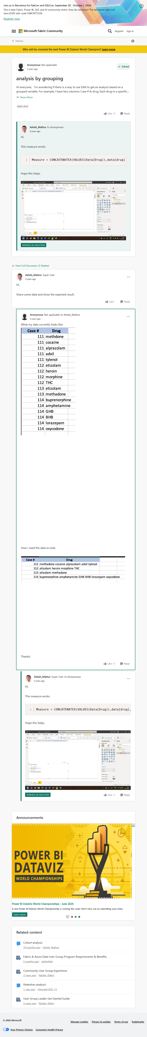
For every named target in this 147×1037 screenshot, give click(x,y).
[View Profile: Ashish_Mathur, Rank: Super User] (19, 277)
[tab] (72, 916)
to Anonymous (55, 127)
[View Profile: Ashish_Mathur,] (24, 129)
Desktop (19, 41)
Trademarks (138, 1021)
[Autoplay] (67, 916)
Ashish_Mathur (38, 127)
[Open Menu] (132, 41)
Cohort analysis (32, 942)
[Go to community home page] (41, 31)
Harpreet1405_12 (47, 989)
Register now (12, 19)
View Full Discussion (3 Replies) (32, 265)
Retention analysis (34, 984)
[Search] (110, 31)
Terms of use (121, 1021)
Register (119, 31)
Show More (26, 97)
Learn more (108, 49)
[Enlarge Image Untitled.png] (73, 210)
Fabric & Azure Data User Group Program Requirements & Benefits (65, 956)
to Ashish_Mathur (70, 314)
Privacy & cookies (101, 1021)
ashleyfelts (47, 961)
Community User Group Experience (45, 970)
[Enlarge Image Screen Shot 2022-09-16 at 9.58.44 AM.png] (73, 569)
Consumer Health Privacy (49, 1029)
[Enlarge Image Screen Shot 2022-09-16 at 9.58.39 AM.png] (48, 381)
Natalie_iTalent (46, 975)
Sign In (130, 31)
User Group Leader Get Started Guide (46, 998)
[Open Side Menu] (14, 31)
